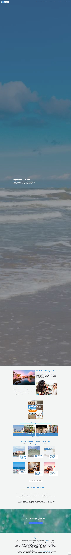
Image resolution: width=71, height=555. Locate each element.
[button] (35, 418)
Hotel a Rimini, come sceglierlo (23, 472)
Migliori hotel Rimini (16, 181)
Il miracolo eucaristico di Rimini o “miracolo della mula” (38, 473)
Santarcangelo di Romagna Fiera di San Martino (53, 456)
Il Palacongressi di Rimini (38, 456)
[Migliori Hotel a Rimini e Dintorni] (5, 1)
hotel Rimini (47, 540)
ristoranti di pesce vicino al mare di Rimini (19, 392)
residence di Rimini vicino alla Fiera (45, 551)
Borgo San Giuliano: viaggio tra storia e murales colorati (23, 457)
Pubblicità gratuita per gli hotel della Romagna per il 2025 (53, 473)
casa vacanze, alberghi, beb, (24, 387)
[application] (51, 2)
